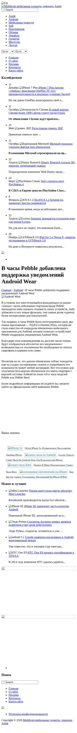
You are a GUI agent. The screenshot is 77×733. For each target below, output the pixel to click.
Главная (13, 57)
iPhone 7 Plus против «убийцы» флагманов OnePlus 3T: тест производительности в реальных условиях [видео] (39, 91)
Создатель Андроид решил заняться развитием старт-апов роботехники (40, 523)
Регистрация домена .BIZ (47, 128)
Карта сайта (16, 70)
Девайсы (14, 35)
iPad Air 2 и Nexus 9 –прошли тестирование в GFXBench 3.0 (42, 239)
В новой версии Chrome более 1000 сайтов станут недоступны (39, 111)
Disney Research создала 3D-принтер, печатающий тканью (42, 164)
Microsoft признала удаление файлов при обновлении (41, 145)
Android (13, 19)
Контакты (15, 67)
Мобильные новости (21, 22)
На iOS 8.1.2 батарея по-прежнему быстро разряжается (36, 201)
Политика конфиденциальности (28, 714)
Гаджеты (14, 38)
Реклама (14, 64)
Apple (12, 16)
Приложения (16, 29)
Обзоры (13, 32)
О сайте (13, 60)
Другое (13, 45)
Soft (11, 25)
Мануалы (14, 42)
